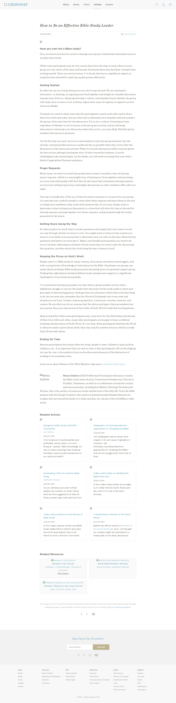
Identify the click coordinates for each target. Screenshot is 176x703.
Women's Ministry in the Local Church (63, 586)
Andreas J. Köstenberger (57, 567)
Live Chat (140, 676)
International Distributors (51, 676)
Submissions (142, 686)
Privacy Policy (118, 686)
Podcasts (93, 673)
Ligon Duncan (57, 589)
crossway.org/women (113, 364)
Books (76, 4)
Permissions (141, 690)
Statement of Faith (120, 680)
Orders (139, 680)
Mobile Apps (70, 680)
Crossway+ (46, 683)
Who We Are (118, 673)
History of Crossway (121, 676)
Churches (45, 680)
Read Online (70, 676)
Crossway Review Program (100, 680)
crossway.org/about (122, 607)
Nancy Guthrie (130, 34)
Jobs (115, 683)
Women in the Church (63, 564)
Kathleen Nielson (51, 480)
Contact (140, 673)
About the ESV (71, 673)
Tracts (86, 4)
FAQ (139, 683)
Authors (21, 683)
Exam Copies (95, 683)
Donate (109, 4)
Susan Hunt (71, 589)
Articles (97, 4)
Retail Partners (47, 673)
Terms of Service (119, 690)
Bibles (66, 4)
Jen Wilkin (48, 432)
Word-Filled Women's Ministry (113, 564)
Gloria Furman (104, 567)
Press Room (94, 676)
